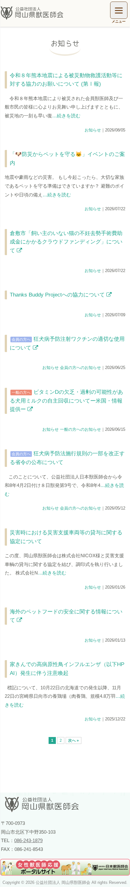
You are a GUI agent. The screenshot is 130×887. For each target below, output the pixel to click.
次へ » (73, 740)
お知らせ (93, 130)
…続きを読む (66, 115)
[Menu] (118, 10)
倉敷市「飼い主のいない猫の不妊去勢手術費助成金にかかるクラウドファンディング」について (66, 241)
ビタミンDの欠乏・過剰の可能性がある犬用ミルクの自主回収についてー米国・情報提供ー (66, 400)
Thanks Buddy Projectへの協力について (58, 294)
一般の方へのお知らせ (80, 429)
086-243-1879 (28, 840)
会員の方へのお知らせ (80, 367)
